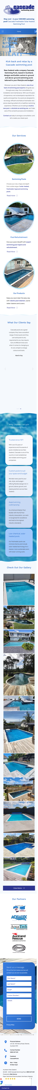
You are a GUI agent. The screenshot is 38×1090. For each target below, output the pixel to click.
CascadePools (14, 1048)
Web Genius (15, 1064)
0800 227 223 (14, 1042)
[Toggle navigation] (2, 31)
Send (18, 1008)
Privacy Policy (10, 1014)
